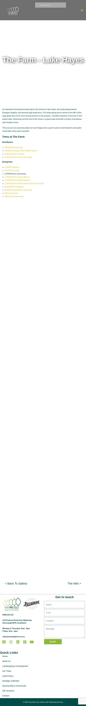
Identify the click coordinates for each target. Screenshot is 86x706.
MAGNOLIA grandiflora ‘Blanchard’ (18, 190)
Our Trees (6, 671)
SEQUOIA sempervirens (14, 196)
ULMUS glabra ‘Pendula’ (14, 154)
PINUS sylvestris (11, 193)
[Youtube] (31, 642)
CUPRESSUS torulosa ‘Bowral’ (17, 177)
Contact (5, 696)
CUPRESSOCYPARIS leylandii (17, 180)
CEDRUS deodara (11, 170)
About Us (6, 661)
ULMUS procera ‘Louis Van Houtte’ (18, 157)
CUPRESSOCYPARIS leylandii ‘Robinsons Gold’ (24, 183)
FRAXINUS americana (13, 147)
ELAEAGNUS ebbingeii (14, 187)
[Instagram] (10, 642)
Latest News (7, 676)
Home (5, 656)
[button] (82, 10)
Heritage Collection (10, 681)
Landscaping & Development (15, 666)
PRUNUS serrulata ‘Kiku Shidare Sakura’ (21, 151)
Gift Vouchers (8, 691)
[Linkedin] (17, 642)
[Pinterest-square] (24, 642)
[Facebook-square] (3, 642)
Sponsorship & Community (14, 686)
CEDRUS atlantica (11, 167)
